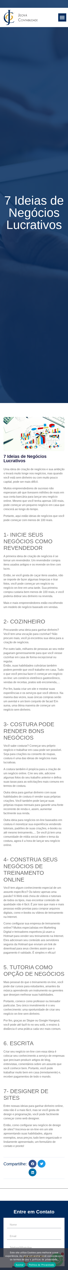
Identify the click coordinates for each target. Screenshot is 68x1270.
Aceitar (20, 1264)
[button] (62, 17)
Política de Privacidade (41, 1264)
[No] (62, 1258)
